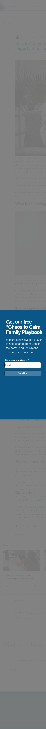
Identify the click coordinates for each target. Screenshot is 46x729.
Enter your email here (16, 360)
